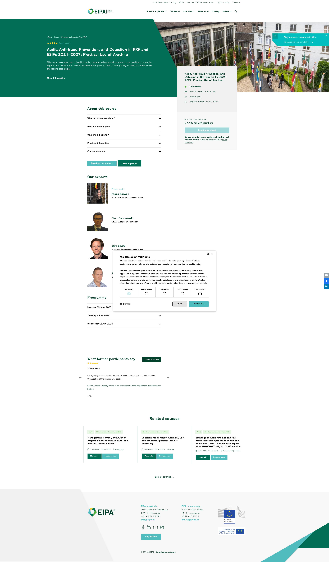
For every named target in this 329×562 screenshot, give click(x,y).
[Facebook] (143, 527)
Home (56, 37)
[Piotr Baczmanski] (124, 221)
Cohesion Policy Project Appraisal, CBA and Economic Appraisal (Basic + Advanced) (163, 441)
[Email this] (326, 275)
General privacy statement (165, 552)
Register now (110, 456)
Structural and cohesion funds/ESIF (74, 37)
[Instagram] (162, 527)
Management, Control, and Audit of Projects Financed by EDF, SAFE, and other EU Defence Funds (108, 441)
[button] (165, 11)
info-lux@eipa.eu (190, 520)
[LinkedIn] (148, 527)
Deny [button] (179, 304)
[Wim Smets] (124, 248)
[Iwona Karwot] (124, 193)
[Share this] (326, 281)
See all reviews (64, 43)
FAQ (152, 552)
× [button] (212, 254)
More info (94, 456)
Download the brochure (102, 163)
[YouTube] (155, 527)
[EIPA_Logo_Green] (100, 11)
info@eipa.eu (148, 520)
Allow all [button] (199, 304)
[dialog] (164, 281)
